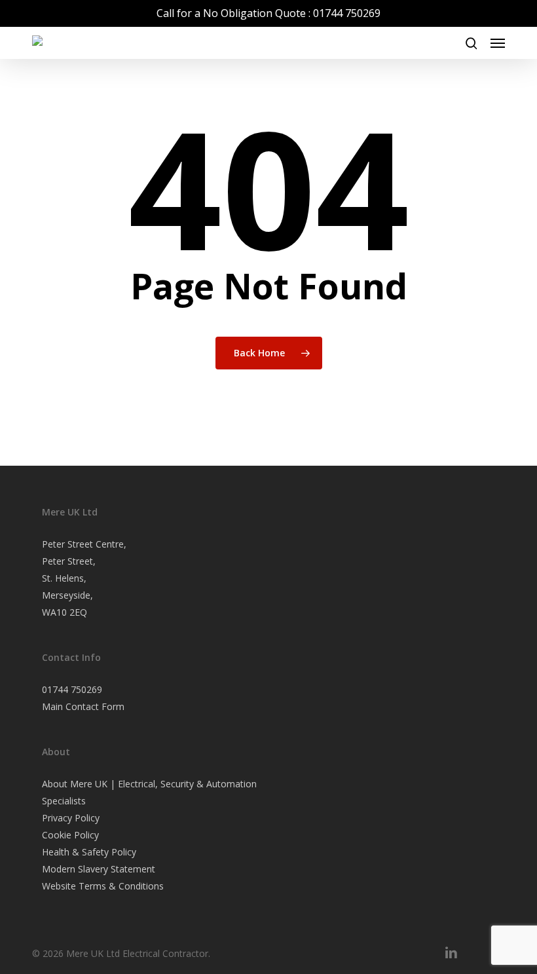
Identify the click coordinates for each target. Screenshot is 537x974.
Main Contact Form (83, 706)
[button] (498, 43)
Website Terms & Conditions (103, 886)
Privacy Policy (71, 818)
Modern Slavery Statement (98, 869)
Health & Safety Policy (89, 852)
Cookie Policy (70, 835)
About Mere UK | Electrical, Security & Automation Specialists (149, 792)
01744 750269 (72, 689)
